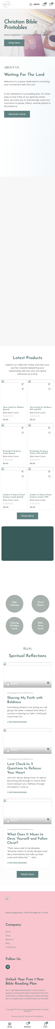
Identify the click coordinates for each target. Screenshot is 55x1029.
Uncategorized (14, 692)
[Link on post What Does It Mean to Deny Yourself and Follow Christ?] (27, 811)
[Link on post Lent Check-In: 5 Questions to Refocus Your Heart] (27, 741)
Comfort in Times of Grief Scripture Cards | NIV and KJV (40, 497)
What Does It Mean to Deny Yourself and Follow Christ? (27, 839)
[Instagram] (8, 967)
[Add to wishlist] (22, 389)
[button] (22, 383)
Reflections (27, 692)
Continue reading (17, 722)
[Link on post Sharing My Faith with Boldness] (27, 675)
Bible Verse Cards (11, 413)
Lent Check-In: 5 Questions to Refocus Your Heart (24, 768)
